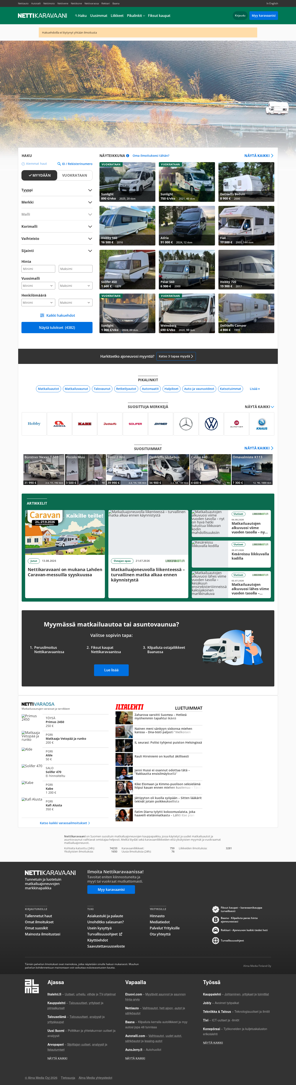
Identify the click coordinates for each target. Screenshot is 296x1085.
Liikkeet (117, 15)
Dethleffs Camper (246, 313)
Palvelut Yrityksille (165, 928)
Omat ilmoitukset (39, 922)
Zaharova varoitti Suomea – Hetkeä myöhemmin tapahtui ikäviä (158, 718)
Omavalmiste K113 (252, 469)
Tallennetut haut (38, 916)
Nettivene (62, 3)
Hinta (26, 261)
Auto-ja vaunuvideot (199, 389)
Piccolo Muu (85, 469)
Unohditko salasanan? (105, 922)
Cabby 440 (210, 469)
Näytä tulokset (57, 327)
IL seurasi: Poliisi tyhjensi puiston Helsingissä (158, 746)
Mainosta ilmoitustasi (42, 934)
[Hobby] (34, 423)
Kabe (65, 788)
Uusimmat (98, 15)
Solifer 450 (127, 269)
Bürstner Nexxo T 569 (43, 469)
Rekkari (105, 3)
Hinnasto (157, 916)
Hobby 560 (127, 225)
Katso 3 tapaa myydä (174, 356)
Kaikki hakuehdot (60, 315)
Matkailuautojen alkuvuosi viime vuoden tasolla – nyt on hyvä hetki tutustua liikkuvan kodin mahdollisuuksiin (231, 523)
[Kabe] (85, 423)
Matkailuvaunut (76, 389)
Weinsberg (187, 313)
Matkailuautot (48, 389)
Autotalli (36, 3)
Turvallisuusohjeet (102, 934)
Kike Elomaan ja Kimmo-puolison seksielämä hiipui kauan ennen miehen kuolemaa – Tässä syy (158, 787)
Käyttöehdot (97, 940)
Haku (82, 15)
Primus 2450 (65, 722)
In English (272, 3)
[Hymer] (160, 423)
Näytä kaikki (257, 155)
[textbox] (53, 202)
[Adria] (59, 423)
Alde (65, 755)
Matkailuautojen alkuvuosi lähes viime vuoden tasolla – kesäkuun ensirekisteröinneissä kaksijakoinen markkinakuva (231, 584)
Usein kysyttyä (99, 928)
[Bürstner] (236, 423)
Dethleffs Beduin (246, 182)
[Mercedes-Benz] (186, 423)
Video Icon (246, 225)
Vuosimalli (30, 278)
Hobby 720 (246, 269)
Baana (115, 3)
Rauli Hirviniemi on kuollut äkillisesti (158, 760)
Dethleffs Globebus (168, 469)
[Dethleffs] (110, 423)
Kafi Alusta (65, 805)
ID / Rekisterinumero (77, 164)
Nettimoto (49, 3)
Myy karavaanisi (264, 15)
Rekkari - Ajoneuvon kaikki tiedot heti (244, 930)
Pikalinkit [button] (134, 15)
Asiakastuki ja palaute (105, 916)
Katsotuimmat (230, 389)
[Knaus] (262, 423)
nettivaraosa (38, 704)
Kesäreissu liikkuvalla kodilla (231, 554)
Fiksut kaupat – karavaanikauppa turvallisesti (241, 909)
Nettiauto (23, 3)
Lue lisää (111, 670)
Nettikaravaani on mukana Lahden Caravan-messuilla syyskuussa (65, 554)
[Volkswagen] (211, 423)
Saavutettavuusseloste (106, 946)
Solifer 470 (65, 772)
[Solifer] (135, 423)
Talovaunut (102, 389)
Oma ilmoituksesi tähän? (151, 156)
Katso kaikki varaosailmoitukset (63, 823)
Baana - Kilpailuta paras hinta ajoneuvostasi (239, 919)
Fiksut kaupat (159, 15)
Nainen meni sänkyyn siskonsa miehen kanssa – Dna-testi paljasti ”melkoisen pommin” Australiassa (158, 732)
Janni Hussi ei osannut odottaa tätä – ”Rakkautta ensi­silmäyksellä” (158, 774)
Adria (187, 225)
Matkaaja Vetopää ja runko (65, 738)
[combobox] (57, 202)
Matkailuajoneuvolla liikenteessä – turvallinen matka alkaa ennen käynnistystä (148, 554)
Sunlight (127, 182)
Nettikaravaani (43, 15)
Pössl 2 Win (127, 469)
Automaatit (150, 389)
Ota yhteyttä (160, 934)
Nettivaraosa (92, 3)
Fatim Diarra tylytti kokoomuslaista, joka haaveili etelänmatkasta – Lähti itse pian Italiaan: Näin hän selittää (158, 815)
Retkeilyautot (126, 389)
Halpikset (171, 389)
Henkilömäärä (33, 295)
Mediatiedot (160, 922)
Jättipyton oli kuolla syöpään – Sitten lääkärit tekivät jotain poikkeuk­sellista (158, 801)
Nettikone (76, 3)
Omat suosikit (36, 928)
